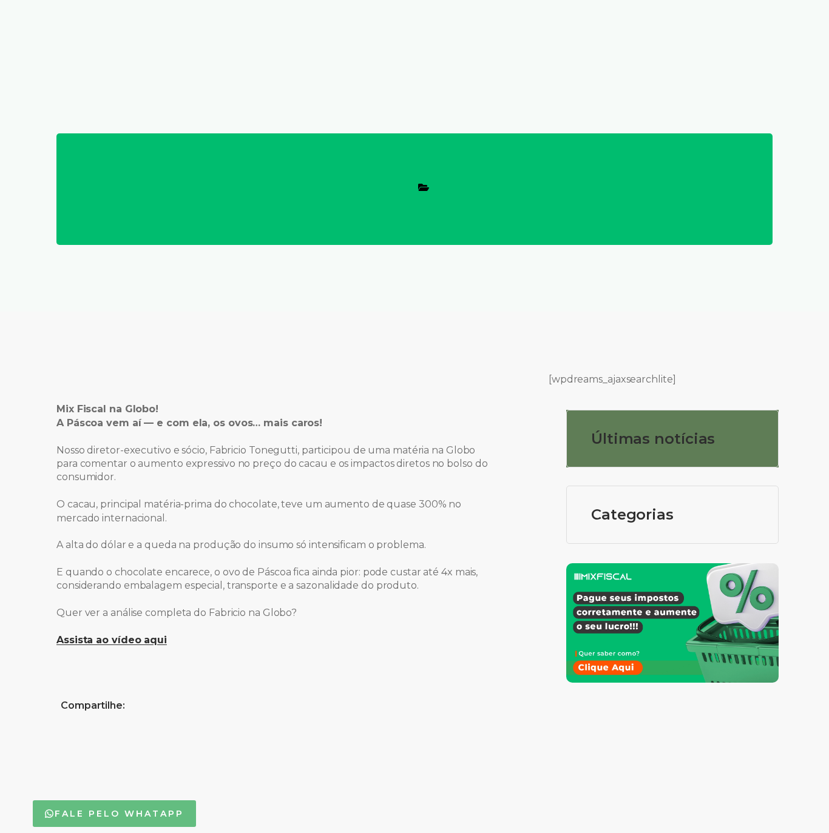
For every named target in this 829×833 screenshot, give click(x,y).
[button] (114, 813)
